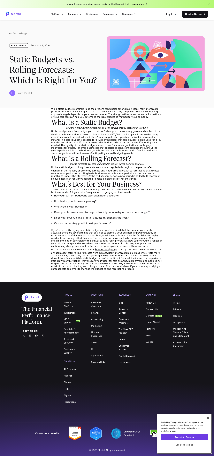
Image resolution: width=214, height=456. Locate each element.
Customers (92, 14)
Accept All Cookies (184, 437)
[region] (184, 434)
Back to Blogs (20, 33)
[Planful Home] (40, 297)
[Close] (208, 418)
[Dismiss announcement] (209, 4)
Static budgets (60, 131)
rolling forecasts (85, 167)
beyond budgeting (106, 249)
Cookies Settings (184, 445)
